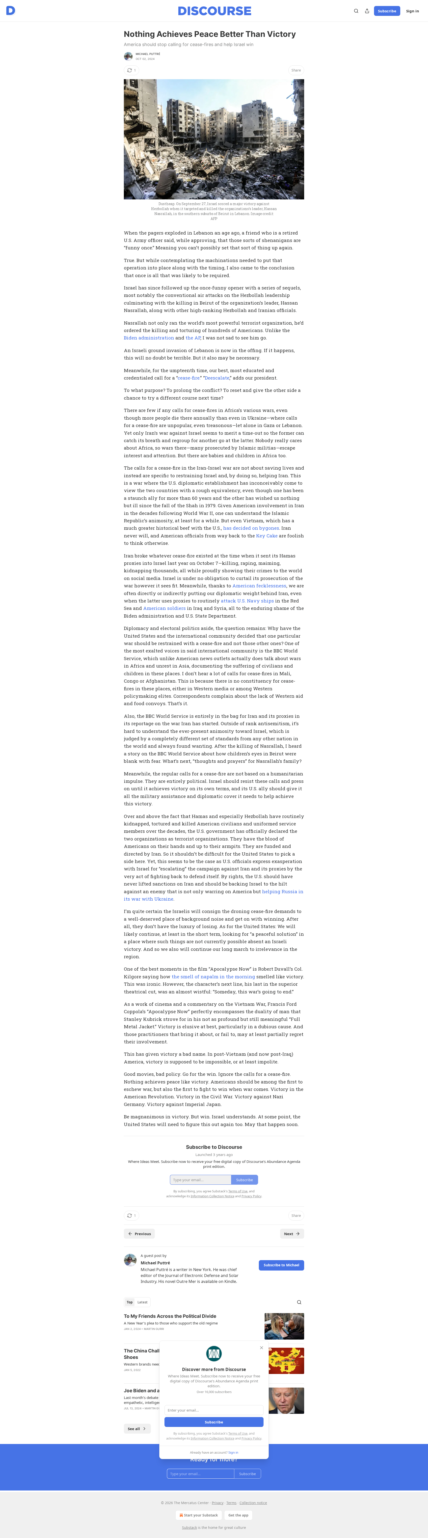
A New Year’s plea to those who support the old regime (171, 1323)
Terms (231, 1502)
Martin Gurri (154, 1329)
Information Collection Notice (212, 1438)
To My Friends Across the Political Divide (170, 1316)
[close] (262, 1348)
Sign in (412, 10)
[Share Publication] (367, 11)
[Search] (356, 11)
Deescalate (217, 378)
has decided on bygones (251, 528)
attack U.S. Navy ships (247, 601)
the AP (193, 338)
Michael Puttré (148, 54)
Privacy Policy (251, 1438)
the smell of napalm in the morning (213, 976)
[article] (214, 1326)
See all (134, 1428)
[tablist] (137, 1302)
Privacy (217, 1502)
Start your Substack (201, 1515)
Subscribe (387, 10)
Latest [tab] (142, 1302)
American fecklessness (259, 585)
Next (288, 1233)
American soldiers (164, 608)
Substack (189, 1527)
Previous (143, 1233)
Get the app (238, 1515)
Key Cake (267, 535)
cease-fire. (189, 378)
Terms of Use (237, 1433)
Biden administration (149, 338)
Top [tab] (130, 1302)
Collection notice (253, 1502)
